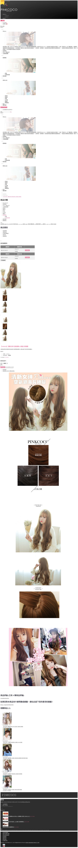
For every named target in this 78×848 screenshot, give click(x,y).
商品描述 (4, 369)
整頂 (44, 224)
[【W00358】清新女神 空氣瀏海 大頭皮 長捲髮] (5, 294)
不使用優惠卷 (3, 260)
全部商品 (4, 204)
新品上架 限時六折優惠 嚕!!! (8, 827)
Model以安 (9, 224)
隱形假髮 (4, 219)
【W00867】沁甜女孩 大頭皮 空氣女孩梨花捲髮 (12, 789)
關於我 (4, 234)
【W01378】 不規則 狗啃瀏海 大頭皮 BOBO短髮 (12, 742)
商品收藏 (7, 367)
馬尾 (6, 98)
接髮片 (6, 97)
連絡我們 (5, 236)
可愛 (35, 224)
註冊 (6, 704)
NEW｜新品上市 (6, 205)
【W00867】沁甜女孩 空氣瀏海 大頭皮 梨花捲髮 (12, 773)
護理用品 (7, 102)
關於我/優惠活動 (6, 833)
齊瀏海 (21, 224)
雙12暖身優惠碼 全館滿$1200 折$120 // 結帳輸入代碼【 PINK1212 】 (16, 816)
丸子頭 (6, 99)
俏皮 (46, 224)
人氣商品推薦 (5, 206)
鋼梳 (39, 224)
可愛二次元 (49, 224)
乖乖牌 (42, 224)
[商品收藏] (8, 725)
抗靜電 (2, 224)
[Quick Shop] (10, 725)
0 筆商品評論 (3, 349)
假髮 (52, 224)
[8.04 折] (7, 724)
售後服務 (5, 230)
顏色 (1, 363)
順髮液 (32, 224)
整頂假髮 (4, 193)
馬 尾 (4, 210)
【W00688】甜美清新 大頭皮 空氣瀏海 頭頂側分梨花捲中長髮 (15, 758)
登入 (2, 704)
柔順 (37, 224)
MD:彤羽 (19, 224)
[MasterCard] (4, 846)
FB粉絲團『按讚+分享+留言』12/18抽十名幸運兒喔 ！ (14, 821)
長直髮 (54, 224)
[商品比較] (9, 725)
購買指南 (5, 232)
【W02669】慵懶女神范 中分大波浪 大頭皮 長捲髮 (13, 726)
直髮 (24, 224)
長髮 (29, 224)
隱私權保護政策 (6, 835)
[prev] (38, 314)
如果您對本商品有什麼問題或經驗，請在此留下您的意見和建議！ (19, 349)
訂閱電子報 (5, 840)
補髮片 (6, 101)
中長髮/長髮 (7, 74)
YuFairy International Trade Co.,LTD (32, 842)
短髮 (6, 73)
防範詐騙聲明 (6, 233)
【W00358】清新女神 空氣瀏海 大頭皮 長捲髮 (12, 196)
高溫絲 (5, 224)
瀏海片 (6, 95)
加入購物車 (3, 367)
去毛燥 (14, 224)
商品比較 (11, 367)
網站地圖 (4, 839)
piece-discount (5, 202)
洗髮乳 (26, 224)
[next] (38, 315)
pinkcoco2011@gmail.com (8, 806)
